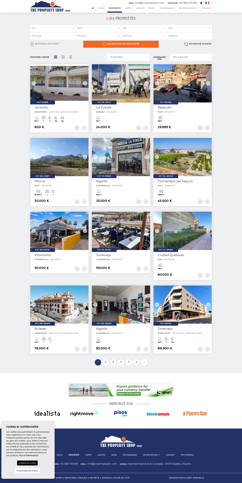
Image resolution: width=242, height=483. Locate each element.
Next (86, 83)
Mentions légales (76, 478)
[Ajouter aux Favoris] (77, 128)
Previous (33, 83)
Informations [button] (187, 8)
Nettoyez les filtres (47, 44)
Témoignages (167, 8)
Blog (152, 8)
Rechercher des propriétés (123, 44)
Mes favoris (187, 455)
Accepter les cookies (27, 463)
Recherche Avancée (200, 44)
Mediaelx (198, 478)
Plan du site (122, 478)
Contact (207, 8)
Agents (140, 8)
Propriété (115, 8)
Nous (101, 8)
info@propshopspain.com (147, 3)
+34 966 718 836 (182, 3)
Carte (128, 8)
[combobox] (52, 28)
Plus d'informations (28, 455)
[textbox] (53, 28)
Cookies (107, 478)
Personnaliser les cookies (27, 470)
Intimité (94, 478)
